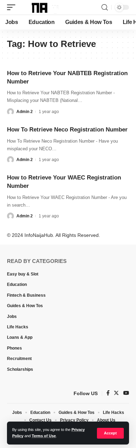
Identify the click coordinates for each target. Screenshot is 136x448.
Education (17, 284)
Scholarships (20, 369)
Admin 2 (24, 111)
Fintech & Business (26, 295)
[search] (104, 7)
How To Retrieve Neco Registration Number (67, 129)
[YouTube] (126, 393)
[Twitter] (116, 393)
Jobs (12, 316)
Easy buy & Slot (22, 274)
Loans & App (19, 337)
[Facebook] (107, 393)
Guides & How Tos (25, 305)
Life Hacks (17, 327)
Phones (14, 348)
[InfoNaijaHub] (41, 7)
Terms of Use (44, 436)
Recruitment (19, 358)
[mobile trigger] (13, 7)
